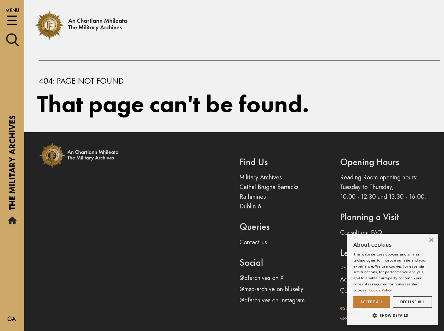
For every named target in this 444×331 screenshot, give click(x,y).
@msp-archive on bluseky (271, 289)
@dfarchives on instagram (272, 300)
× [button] (431, 240)
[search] (12, 39)
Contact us (253, 242)
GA (11, 319)
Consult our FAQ (361, 232)
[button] (392, 315)
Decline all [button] (412, 301)
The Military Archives (12, 164)
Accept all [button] (371, 301)
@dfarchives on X (262, 278)
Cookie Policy (380, 290)
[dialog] (392, 279)
